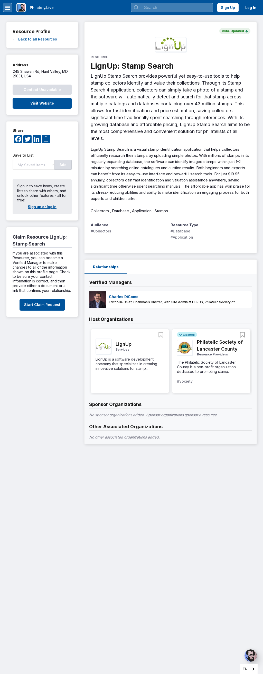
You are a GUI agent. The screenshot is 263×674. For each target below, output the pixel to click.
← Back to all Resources (35, 39)
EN (245, 669)
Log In (250, 7)
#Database (180, 231)
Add (63, 164)
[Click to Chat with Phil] (251, 655)
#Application (182, 237)
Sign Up (228, 7)
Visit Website (42, 103)
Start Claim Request (42, 304)
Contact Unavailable (42, 89)
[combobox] (249, 669)
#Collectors (101, 231)
